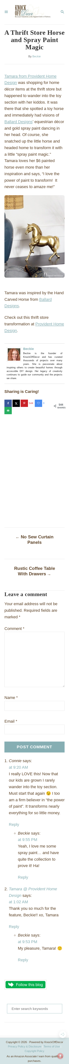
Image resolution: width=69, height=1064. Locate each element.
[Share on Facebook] (8, 403)
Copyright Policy (34, 1051)
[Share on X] (17, 403)
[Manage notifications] (60, 1056)
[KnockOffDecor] (34, 12)
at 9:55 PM (27, 839)
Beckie (36, 56)
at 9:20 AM (18, 767)
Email (10, 721)
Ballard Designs (18, 121)
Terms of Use (52, 1046)
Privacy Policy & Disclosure (24, 1046)
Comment (14, 628)
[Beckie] (15, 354)
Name (11, 697)
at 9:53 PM (27, 941)
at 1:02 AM (18, 902)
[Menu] (6, 12)
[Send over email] (8, 410)
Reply (14, 824)
